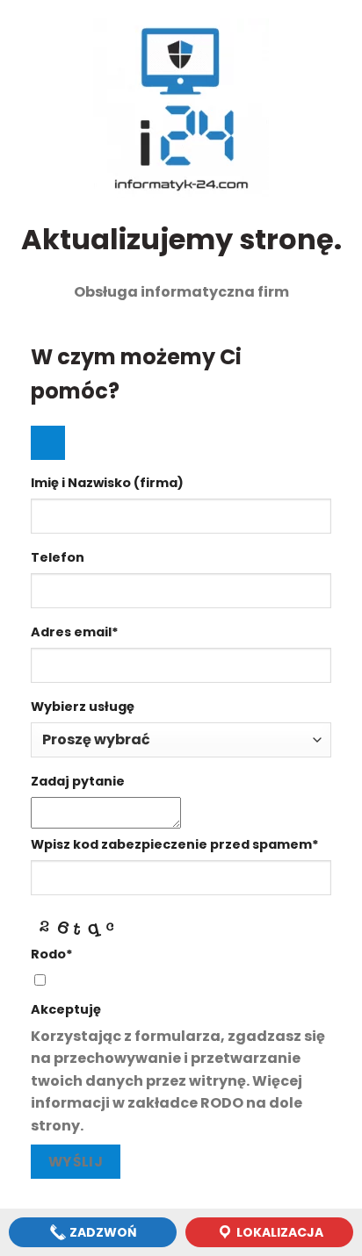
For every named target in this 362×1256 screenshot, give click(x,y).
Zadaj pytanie (78, 781)
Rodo (52, 954)
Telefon (57, 557)
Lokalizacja (278, 1232)
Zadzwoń (102, 1232)
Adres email (75, 632)
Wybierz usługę (82, 706)
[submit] (48, 443)
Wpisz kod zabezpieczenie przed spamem (175, 844)
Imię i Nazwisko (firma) (107, 483)
